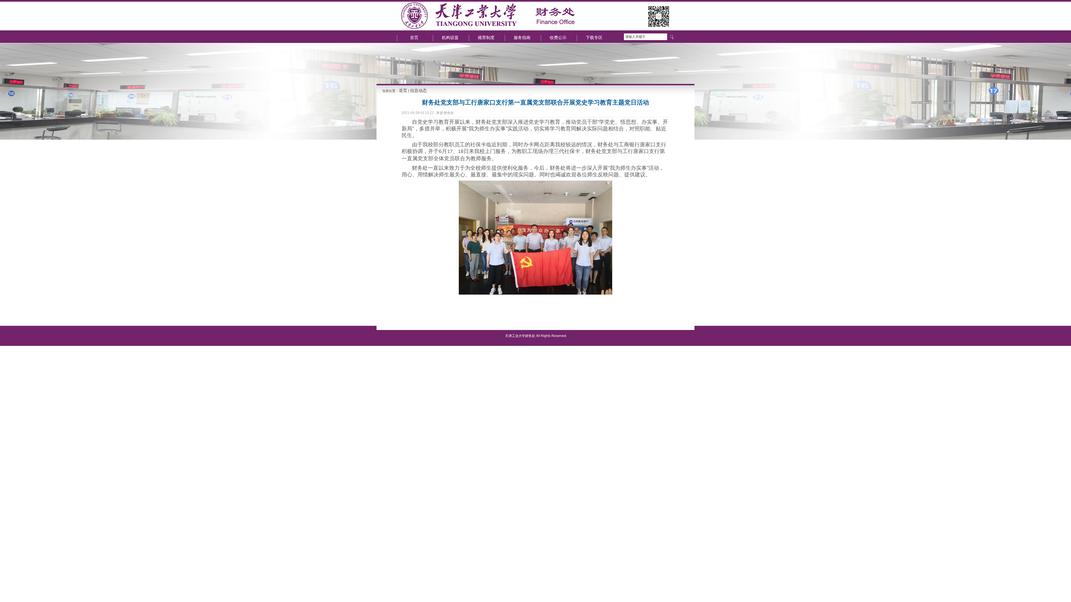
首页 (403, 90)
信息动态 (418, 90)
